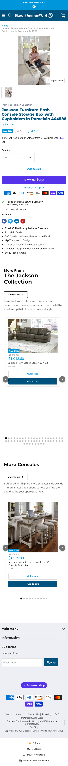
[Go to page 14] (42, 438)
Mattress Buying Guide (32, 717)
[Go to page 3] (11, 438)
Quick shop (32, 373)
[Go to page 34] (39, 441)
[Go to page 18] (53, 438)
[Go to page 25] (14, 441)
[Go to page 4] (14, 438)
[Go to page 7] (23, 438)
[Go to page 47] (35, 444)
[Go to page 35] (42, 441)
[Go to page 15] (45, 438)
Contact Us (33, 714)
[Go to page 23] (9, 441)
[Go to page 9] (28, 438)
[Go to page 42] (62, 441)
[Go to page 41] (59, 441)
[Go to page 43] (24, 444)
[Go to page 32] (34, 441)
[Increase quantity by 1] (30, 157)
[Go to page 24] (11, 441)
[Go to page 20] (59, 438)
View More (14, 294)
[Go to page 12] (37, 438)
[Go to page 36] (45, 441)
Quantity (6, 150)
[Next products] (62, 379)
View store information (16, 209)
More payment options (34, 187)
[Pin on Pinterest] (22, 221)
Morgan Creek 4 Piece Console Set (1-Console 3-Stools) (29, 563)
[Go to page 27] (20, 441)
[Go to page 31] (31, 441)
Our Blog (34, 727)
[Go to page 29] (25, 441)
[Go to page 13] (39, 438)
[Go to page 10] (31, 438)
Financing (46, 714)
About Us (20, 714)
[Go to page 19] (56, 438)
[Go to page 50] (44, 444)
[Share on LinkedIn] (16, 221)
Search (8, 714)
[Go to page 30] (28, 441)
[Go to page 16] (48, 438)
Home (5, 25)
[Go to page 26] (17, 441)
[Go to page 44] (27, 444)
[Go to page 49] (41, 444)
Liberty (11, 568)
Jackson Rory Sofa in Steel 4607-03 (28, 363)
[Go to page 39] (53, 441)
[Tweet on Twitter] (10, 221)
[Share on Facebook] (4, 221)
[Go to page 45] (30, 444)
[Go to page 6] (20, 438)
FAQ (57, 714)
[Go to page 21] (62, 438)
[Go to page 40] (56, 441)
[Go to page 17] (51, 438)
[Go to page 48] (38, 444)
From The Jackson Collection (17, 104)
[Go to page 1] (6, 438)
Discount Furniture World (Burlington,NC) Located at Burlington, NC (32, 722)
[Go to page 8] (25, 438)
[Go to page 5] (17, 438)
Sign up (51, 662)
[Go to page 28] (23, 441)
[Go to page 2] (9, 438)
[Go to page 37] (48, 441)
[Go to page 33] (37, 441)
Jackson (9, 124)
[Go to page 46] (32, 444)
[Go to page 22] (6, 441)
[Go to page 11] (34, 438)
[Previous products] (6, 379)
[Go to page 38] (51, 441)
